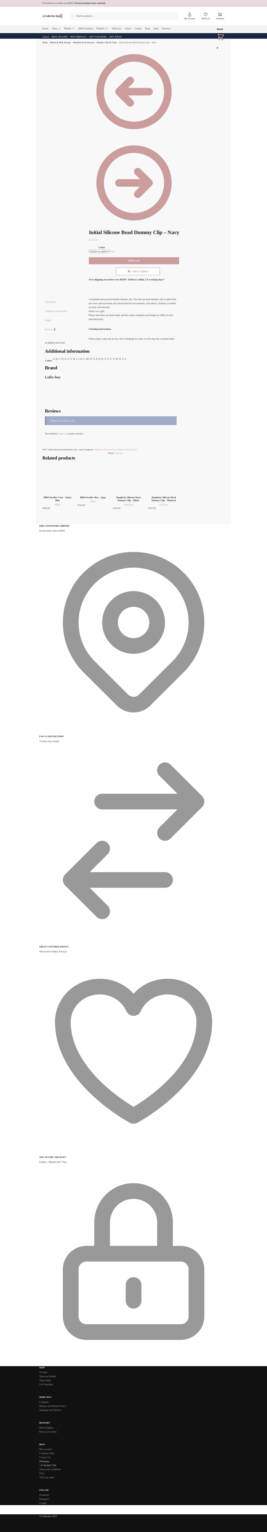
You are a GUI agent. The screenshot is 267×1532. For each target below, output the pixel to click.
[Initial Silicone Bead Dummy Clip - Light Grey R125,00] (134, 227)
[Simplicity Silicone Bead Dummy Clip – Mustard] (163, 478)
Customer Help (46, 1453)
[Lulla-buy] (56, 406)
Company (44, 1402)
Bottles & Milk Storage (60, 42)
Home (45, 42)
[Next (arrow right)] (261, 766)
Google (43, 1503)
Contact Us (44, 1457)
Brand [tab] (48, 320)
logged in (62, 433)
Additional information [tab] (56, 311)
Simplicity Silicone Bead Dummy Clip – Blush (128, 499)
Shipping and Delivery (50, 1410)
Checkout (220, 18)
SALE (45, 36)
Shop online (45, 1380)
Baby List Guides (48, 1431)
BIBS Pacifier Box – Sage (93, 497)
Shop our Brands (47, 1376)
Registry (100, 28)
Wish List (205, 18)
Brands (67, 28)
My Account (189, 18)
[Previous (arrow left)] (5, 766)
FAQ (41, 1473)
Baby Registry (46, 1427)
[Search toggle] (61, 16)
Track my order (46, 1477)
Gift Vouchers (97, 37)
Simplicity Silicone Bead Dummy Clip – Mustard (164, 499)
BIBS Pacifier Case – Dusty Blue (58, 499)
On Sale (43, 1372)
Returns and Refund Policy (52, 1406)
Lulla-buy (118, 453)
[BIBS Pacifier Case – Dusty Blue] (57, 478)
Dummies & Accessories (83, 42)
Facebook (44, 1495)
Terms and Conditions (50, 1469)
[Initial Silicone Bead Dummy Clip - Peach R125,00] (134, 135)
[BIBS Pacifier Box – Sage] (93, 478)
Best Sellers (59, 37)
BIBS (57, 504)
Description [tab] (50, 302)
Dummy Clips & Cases (107, 42)
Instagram (44, 1499)
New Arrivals (78, 37)
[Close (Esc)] (263, 3)
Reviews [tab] (50, 329)
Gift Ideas (115, 37)
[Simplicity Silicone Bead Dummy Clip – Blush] (128, 478)
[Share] (256, 3)
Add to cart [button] (57, 514)
